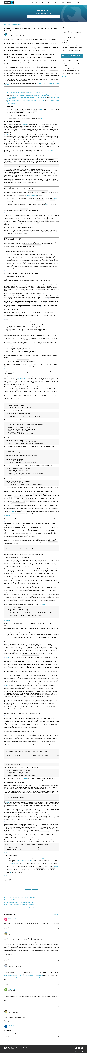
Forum (48, 2)
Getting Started (12, 24)
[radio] (28, 888)
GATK (5, 24)
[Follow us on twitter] (76, 1048)
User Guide (31, 2)
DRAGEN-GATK (56, 2)
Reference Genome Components (36, 45)
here (41, 109)
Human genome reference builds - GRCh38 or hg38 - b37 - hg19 (19, 897)
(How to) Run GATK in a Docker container (71, 73)
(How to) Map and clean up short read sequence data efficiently (71, 51)
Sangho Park (11, 1025)
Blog (43, 2)
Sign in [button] (78, 2)
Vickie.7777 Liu (11, 989)
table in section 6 (8, 72)
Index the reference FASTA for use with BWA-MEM (19, 91)
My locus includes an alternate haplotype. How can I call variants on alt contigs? (26, 100)
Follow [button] (14, 30)
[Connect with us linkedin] (82, 1048)
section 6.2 (47, 204)
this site (37, 390)
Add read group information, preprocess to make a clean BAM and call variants (30, 95)
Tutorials (19, 24)
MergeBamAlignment (19, 378)
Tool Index (38, 2)
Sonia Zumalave (12, 918)
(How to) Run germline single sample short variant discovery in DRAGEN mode (71, 31)
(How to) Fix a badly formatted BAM (70, 60)
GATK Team (12, 34)
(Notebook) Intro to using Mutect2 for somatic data (71, 41)
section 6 (13, 511)
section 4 (26, 778)
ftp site (25, 124)
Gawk (12, 117)
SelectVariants (41, 604)
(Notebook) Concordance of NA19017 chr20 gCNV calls (70, 64)
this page (31, 390)
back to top (7, 184)
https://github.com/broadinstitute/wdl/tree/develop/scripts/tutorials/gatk (30, 977)
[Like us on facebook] (79, 1048)
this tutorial (49, 109)
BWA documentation (32, 195)
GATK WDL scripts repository (47, 858)
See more (64, 76)
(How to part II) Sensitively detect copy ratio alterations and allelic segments (71, 69)
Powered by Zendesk (81, 1051)
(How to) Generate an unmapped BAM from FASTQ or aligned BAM (71, 36)
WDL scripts (39, 83)
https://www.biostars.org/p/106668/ (25, 740)
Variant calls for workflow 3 (16, 101)
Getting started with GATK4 (10, 899)
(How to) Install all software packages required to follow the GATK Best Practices (72, 46)
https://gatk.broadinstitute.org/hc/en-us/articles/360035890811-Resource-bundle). (23, 975)
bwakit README (29, 200)
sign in (9, 1040)
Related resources (11, 103)
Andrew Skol (11, 933)
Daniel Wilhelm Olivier (13, 1011)
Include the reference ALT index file (15, 92)
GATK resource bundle (14, 863)
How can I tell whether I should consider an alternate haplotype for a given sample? (27, 97)
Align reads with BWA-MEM (13, 94)
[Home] (9, 2)
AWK (17, 117)
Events (63, 2)
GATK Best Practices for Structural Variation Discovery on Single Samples (21, 907)
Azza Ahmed (11, 965)
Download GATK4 (70, 2)
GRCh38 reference (51, 150)
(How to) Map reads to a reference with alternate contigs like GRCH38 (71, 56)
